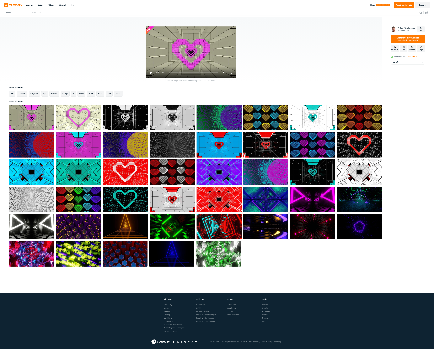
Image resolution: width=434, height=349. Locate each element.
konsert (54, 94)
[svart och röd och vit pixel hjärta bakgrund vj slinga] (359, 145)
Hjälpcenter (231, 305)
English (265, 305)
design (65, 94)
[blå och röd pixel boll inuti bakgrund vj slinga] (31, 145)
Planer (372, 5)
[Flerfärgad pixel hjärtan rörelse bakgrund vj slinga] (78, 199)
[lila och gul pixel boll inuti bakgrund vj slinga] (125, 145)
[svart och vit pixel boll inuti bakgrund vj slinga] (31, 199)
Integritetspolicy (254, 342)
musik (91, 94)
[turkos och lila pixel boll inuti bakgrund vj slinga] (219, 117)
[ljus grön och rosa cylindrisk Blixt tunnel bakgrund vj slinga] (312, 226)
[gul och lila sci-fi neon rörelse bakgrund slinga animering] (78, 254)
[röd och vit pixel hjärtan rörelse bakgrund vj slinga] (172, 172)
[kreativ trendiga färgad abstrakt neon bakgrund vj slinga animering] (312, 199)
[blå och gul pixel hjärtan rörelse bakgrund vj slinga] (265, 117)
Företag (167, 315)
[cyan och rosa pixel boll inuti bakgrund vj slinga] (265, 172)
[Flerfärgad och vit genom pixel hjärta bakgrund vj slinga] (78, 172)
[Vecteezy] (13, 5)
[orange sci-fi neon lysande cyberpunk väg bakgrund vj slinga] (125, 226)
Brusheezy (168, 305)
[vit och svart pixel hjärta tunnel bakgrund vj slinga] (125, 117)
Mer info (395, 62)
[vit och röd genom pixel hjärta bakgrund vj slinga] (359, 172)
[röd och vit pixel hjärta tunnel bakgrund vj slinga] (172, 199)
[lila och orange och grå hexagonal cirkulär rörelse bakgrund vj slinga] (78, 226)
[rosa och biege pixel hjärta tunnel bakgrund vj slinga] (31, 117)
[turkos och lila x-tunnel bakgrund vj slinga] (265, 199)
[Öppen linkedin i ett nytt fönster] (181, 342)
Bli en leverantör (233, 315)
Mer (72, 5)
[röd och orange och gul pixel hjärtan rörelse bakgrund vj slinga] (359, 117)
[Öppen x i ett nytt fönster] (192, 342)
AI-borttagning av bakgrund (174, 328)
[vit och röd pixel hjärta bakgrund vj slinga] (125, 172)
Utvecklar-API (169, 321)
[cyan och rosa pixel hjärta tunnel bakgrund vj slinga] (78, 145)
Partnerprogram (202, 311)
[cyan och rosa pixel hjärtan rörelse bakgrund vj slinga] (312, 145)
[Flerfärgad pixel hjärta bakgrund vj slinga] (125, 199)
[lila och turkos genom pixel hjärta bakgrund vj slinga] (219, 172)
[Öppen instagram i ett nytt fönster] (178, 342)
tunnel (118, 94)
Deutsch (265, 315)
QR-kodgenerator (170, 331)
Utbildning (168, 318)
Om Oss (230, 311)
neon (100, 94)
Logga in (422, 5)
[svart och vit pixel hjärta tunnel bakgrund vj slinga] (172, 117)
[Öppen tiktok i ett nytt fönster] (189, 342)
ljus (44, 94)
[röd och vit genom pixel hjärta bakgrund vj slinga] (219, 199)
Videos (51, 5)
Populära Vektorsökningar (206, 315)
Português (266, 311)
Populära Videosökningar (205, 321)
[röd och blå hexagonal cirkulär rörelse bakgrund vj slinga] (125, 254)
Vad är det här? (412, 57)
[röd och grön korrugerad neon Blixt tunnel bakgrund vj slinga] (172, 226)
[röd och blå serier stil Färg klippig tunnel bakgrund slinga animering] (31, 254)
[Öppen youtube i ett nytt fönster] (196, 342)
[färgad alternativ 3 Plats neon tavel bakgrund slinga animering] (219, 226)
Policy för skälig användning (271, 342)
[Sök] (420, 12)
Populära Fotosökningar (205, 318)
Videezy (167, 311)
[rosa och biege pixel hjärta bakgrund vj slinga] (78, 117)
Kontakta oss (231, 308)
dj (73, 94)
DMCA (198, 308)
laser (81, 94)
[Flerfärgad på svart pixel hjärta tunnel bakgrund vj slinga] (312, 172)
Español (265, 308)
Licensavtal (200, 305)
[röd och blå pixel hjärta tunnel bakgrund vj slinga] (219, 145)
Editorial (62, 5)
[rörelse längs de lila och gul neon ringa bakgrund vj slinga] (265, 226)
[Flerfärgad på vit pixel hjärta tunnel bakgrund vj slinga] (312, 117)
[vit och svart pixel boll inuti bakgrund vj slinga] (172, 145)
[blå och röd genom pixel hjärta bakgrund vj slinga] (31, 172)
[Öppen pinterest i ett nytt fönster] (185, 342)
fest (109, 94)
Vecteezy (167, 308)
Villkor (245, 342)
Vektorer (29, 5)
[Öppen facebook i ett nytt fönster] (174, 342)
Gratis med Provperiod (408, 38)
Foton (40, 5)
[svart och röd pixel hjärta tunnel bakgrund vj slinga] (265, 145)
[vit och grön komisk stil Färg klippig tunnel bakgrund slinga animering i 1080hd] (218, 254)
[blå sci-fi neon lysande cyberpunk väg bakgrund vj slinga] (171, 254)
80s (12, 94)
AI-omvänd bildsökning (173, 324)
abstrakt (21, 94)
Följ (421, 30)
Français (265, 318)
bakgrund (34, 94)
